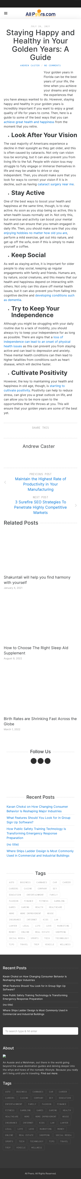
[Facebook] (34, 761)
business (25, 882)
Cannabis (42, 882)
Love (49, 926)
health (39, 907)
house (50, 913)
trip (36, 944)
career (67, 882)
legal (26, 926)
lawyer (13, 926)
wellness (65, 944)
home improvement (30, 913)
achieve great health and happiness (29, 122)
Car (55, 882)
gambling (59, 901)
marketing (63, 926)
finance (28, 901)
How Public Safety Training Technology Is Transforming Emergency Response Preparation (36, 833)
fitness (43, 901)
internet (32, 919)
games (12, 907)
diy (55, 888)
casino (28, 888)
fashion (13, 901)
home (11, 913)
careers (13, 888)
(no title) (13, 844)
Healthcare (55, 907)
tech (47, 938)
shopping (61, 932)
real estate (42, 932)
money (12, 932)
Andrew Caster (30, 65)
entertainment (35, 895)
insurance (15, 919)
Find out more (49, 1073)
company (42, 888)
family (54, 895)
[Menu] (6, 13)
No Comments (52, 65)
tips (11, 944)
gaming (25, 907)
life (37, 926)
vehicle (49, 944)
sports (35, 938)
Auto (11, 882)
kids (45, 919)
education (15, 895)
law (56, 919)
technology (62, 938)
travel (24, 944)
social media (17, 938)
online (25, 932)
